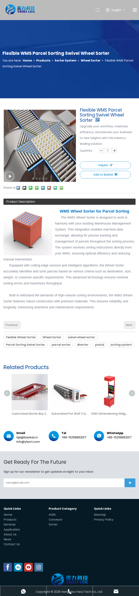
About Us (10, 534)
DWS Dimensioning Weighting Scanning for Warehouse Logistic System (109, 414)
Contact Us (12, 544)
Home (8, 515)
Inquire (103, 165)
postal (99, 345)
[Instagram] (38, 567)
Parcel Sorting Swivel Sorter (25, 345)
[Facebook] (7, 567)
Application (12, 529)
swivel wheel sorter (81, 337)
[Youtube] (28, 567)
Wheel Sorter (52, 337)
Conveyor (56, 519)
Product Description (20, 202)
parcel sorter (61, 345)
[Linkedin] (18, 567)
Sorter (53, 524)
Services (10, 524)
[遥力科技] (69, 579)
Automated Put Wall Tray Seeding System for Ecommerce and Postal (69, 414)
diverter (83, 345)
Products (10, 519)
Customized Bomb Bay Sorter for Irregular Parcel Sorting (30, 414)
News (7, 539)
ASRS (52, 515)
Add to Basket (103, 174)
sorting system (121, 345)
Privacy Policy (103, 519)
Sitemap (100, 515)
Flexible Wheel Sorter (21, 337)
